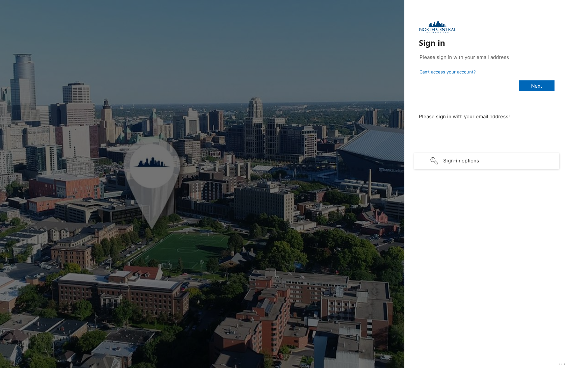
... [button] (562, 362)
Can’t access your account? (448, 71)
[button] (486, 161)
